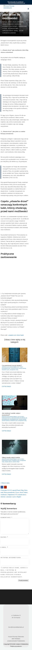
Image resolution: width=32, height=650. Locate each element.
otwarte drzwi (22, 494)
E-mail (4, 547)
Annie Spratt (20, 335)
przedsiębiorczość (6, 368)
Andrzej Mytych (13, 367)
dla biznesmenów (16, 418)
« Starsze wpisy (5, 483)
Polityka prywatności (16, 646)
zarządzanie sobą (10, 30)
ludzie (25, 492)
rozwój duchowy (9, 26)
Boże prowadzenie (9, 492)
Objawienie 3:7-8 (12, 494)
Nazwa (4, 537)
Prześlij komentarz (23, 580)
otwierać (3, 497)
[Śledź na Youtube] (5, 487)
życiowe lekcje (16, 461)
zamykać (9, 497)
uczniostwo (13, 28)
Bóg (22, 490)
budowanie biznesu (6, 418)
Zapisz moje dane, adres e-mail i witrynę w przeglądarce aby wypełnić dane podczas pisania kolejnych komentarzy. (14, 572)
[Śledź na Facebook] (2, 487)
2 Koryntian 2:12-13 (6, 490)
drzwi (21, 492)
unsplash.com (12, 335)
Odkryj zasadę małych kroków (11, 457)
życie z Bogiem (17, 497)
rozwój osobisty (22, 368)
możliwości (4, 494)
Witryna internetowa (11, 557)
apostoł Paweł (16, 490)
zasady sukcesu (8, 461)
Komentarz (6, 517)
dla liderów (18, 22)
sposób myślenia (6, 420)
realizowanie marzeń (11, 24)
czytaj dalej (6, 386)
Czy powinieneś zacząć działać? (12, 365)
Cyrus (17, 492)
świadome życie (5, 369)
